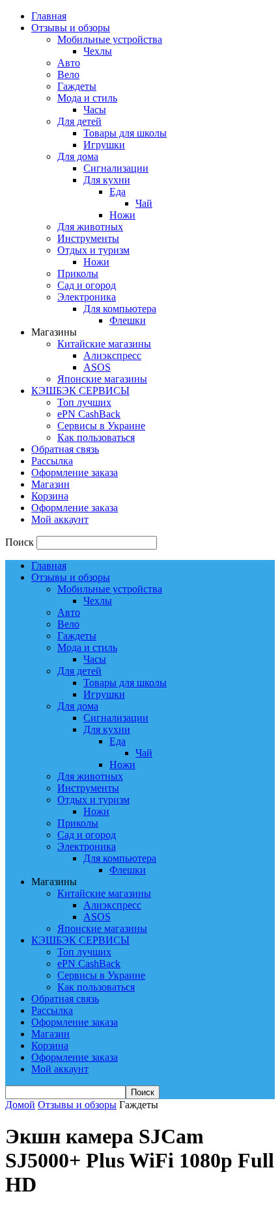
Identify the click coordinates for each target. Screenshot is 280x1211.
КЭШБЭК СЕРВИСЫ (80, 390)
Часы (94, 109)
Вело (68, 74)
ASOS (97, 367)
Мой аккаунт (60, 519)
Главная (48, 15)
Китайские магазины (104, 343)
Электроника (86, 296)
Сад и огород (86, 285)
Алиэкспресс (112, 355)
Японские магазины (102, 378)
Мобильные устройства (109, 39)
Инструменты (88, 238)
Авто (68, 62)
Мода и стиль (87, 97)
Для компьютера (119, 308)
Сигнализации (115, 168)
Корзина (49, 495)
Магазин (50, 484)
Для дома (77, 156)
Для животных (90, 226)
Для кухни (106, 179)
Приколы (77, 273)
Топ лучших (84, 402)
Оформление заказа (74, 472)
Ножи (122, 214)
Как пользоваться (96, 437)
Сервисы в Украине (101, 425)
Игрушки (104, 144)
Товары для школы (125, 133)
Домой (20, 1104)
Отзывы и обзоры (70, 27)
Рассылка (52, 460)
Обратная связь (65, 449)
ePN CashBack (88, 413)
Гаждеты (76, 86)
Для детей (79, 121)
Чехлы (97, 51)
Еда (117, 191)
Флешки (127, 320)
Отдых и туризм (93, 250)
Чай (143, 203)
